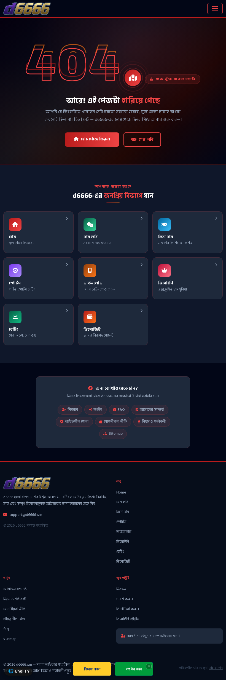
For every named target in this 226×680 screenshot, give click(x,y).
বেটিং (120, 551)
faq (6, 629)
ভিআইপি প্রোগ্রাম (127, 619)
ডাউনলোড (123, 532)
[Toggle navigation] (215, 8)
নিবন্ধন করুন (92, 668)
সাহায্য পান (216, 668)
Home (121, 492)
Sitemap (116, 434)
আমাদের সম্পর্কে (152, 410)
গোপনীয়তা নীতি (115, 421)
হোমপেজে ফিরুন (95, 139)
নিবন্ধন (73, 410)
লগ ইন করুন (134, 668)
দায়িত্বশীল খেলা (76, 421)
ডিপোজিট (123, 561)
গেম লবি (146, 139)
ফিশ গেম (122, 512)
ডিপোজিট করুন (127, 609)
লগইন (97, 410)
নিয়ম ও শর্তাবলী (154, 421)
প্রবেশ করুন (124, 599)
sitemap (10, 639)
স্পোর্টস (121, 522)
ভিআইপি (122, 541)
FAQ (121, 410)
